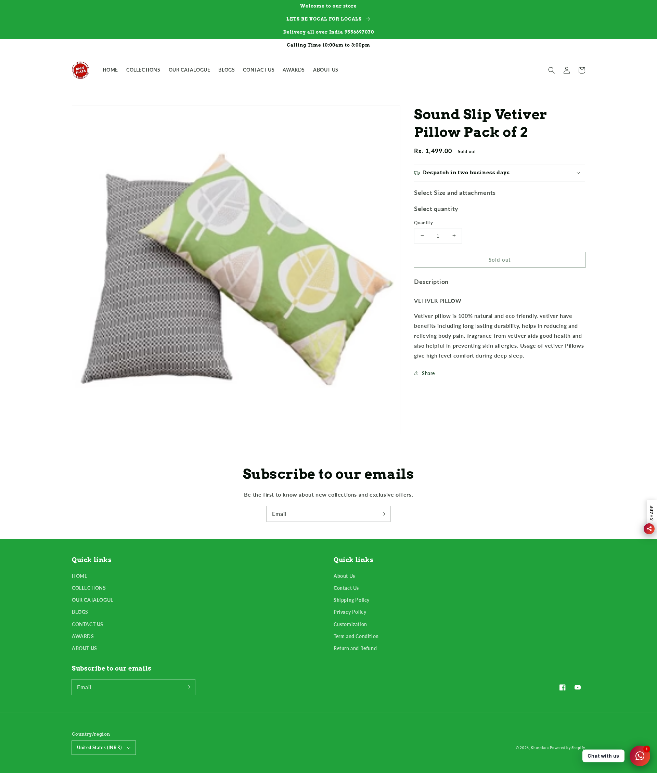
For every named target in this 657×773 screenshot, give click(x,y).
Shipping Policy (352, 600)
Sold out (500, 259)
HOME (79, 576)
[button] (551, 70)
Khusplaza (540, 748)
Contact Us (346, 588)
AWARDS (83, 636)
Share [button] (428, 373)
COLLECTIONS (89, 588)
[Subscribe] (382, 513)
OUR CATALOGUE (93, 600)
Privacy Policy (350, 612)
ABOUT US (84, 648)
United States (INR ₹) (99, 747)
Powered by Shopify (567, 748)
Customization (350, 624)
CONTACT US (87, 624)
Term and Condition (356, 636)
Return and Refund (355, 648)
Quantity (423, 222)
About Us (344, 576)
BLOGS (80, 612)
